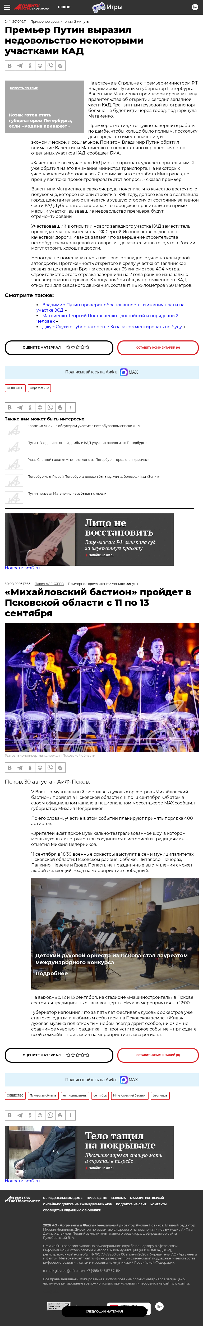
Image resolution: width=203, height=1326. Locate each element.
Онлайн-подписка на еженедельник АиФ (77, 1204)
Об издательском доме (62, 1198)
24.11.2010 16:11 (15, 22)
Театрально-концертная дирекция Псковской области (50, 755)
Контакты (158, 1204)
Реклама (118, 1198)
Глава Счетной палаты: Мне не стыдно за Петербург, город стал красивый (88, 460)
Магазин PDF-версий (147, 1198)
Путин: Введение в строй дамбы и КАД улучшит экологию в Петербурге (86, 443)
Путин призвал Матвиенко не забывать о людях (66, 493)
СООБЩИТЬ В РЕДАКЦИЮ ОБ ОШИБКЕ (72, 1210)
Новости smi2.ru (22, 567)
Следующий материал (104, 1311)
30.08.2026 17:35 (17, 584)
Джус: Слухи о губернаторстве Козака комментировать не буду (112, 326)
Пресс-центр (97, 1198)
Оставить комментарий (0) (158, 347)
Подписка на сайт (131, 1204)
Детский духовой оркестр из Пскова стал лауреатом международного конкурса (111, 959)
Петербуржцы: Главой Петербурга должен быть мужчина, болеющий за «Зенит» (93, 477)
